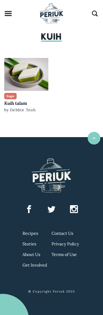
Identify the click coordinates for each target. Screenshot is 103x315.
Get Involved (34, 265)
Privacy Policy (65, 243)
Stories (29, 243)
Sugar (10, 96)
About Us (31, 254)
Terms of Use (64, 254)
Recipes (30, 233)
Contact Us (62, 233)
